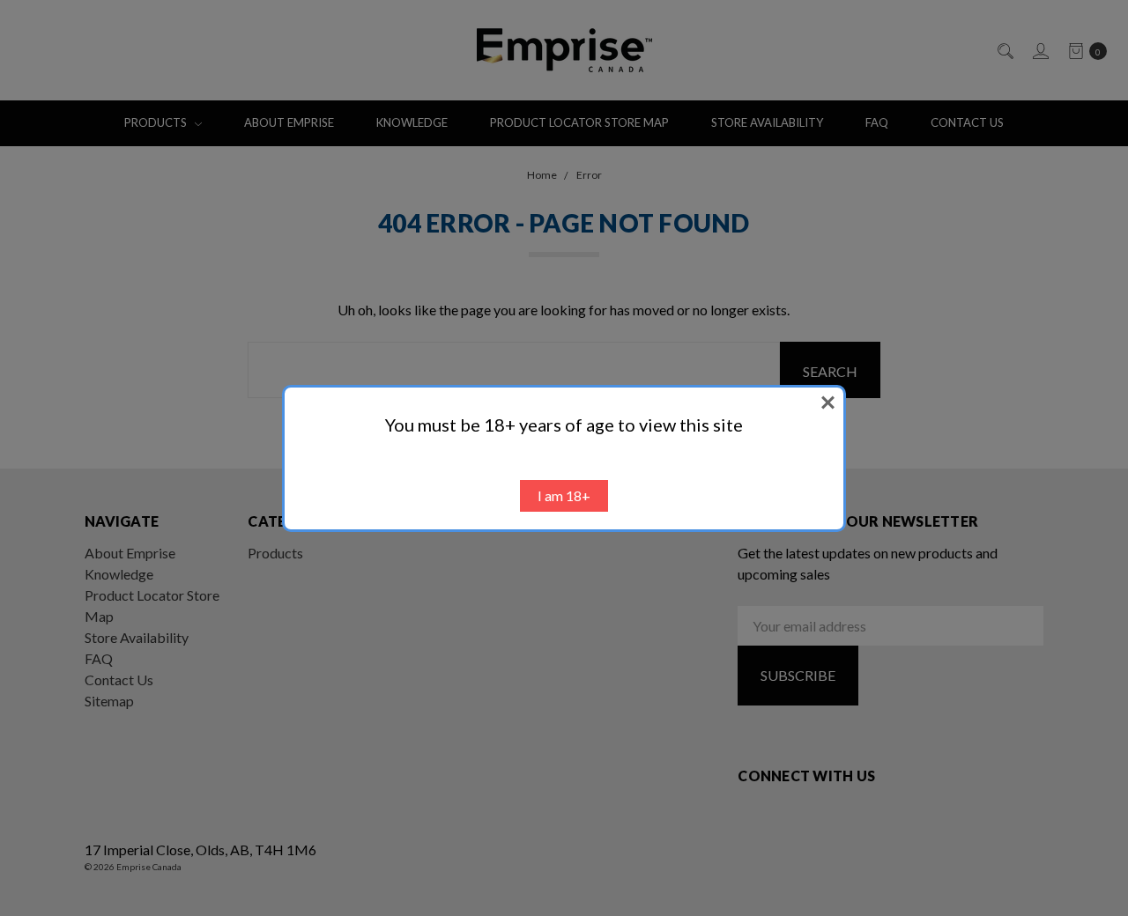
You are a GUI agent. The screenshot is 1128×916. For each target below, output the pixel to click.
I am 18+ (564, 495)
